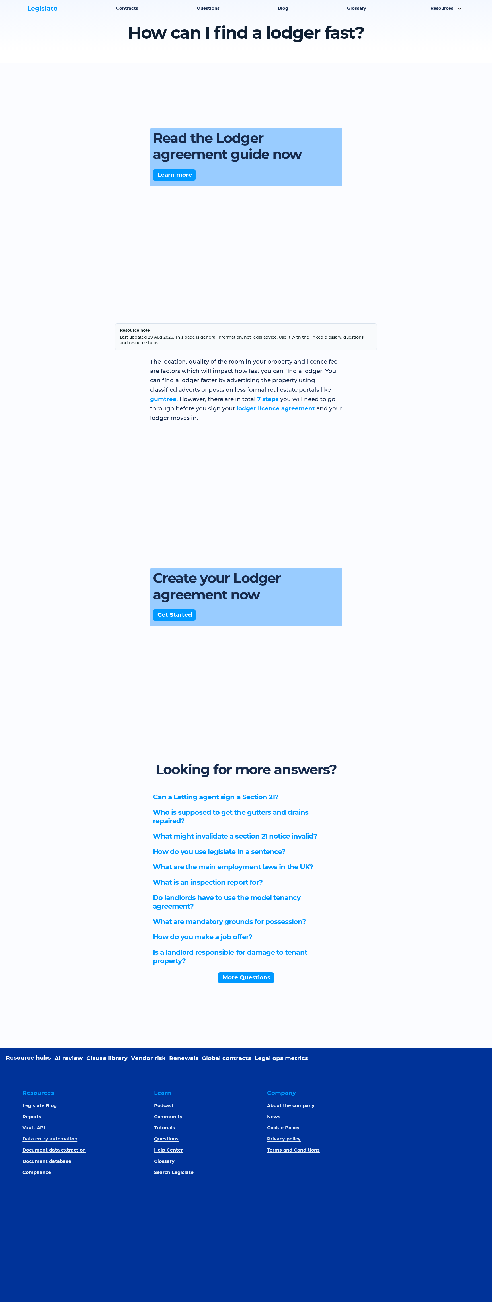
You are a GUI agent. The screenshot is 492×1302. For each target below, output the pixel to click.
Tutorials (164, 1128)
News (273, 1117)
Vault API (33, 1128)
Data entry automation (49, 1139)
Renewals (183, 1058)
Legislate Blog (39, 1105)
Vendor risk (148, 1058)
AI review (68, 1058)
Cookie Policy (283, 1128)
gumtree (163, 399)
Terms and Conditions (293, 1150)
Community (168, 1117)
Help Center (168, 1150)
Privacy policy (284, 1139)
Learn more (174, 175)
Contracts (127, 8)
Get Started (174, 615)
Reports (31, 1117)
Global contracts (226, 1058)
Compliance (36, 1172)
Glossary (356, 8)
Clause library (107, 1058)
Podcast (163, 1105)
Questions (208, 8)
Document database (46, 1161)
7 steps (268, 399)
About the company (291, 1105)
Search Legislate (174, 1172)
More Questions (246, 978)
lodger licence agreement (276, 409)
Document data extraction (54, 1150)
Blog (283, 8)
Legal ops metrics (281, 1058)
